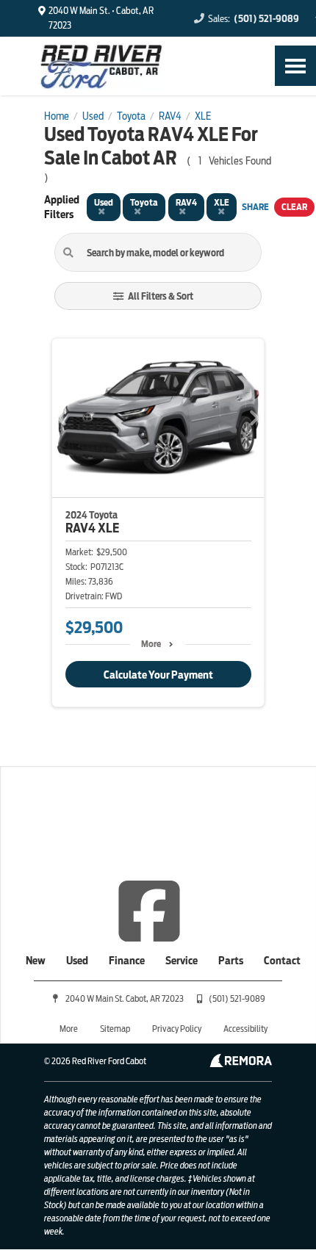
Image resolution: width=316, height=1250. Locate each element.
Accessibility (245, 1028)
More (151, 643)
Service (181, 961)
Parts (230, 961)
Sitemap (115, 1028)
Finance (127, 961)
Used (77, 961)
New (36, 961)
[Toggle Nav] (295, 66)
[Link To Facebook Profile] (149, 910)
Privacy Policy (176, 1028)
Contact (282, 961)
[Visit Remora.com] (240, 1063)
